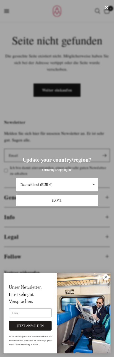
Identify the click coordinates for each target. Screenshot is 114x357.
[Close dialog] (106, 277)
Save (57, 200)
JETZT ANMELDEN (30, 326)
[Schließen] (106, 7)
